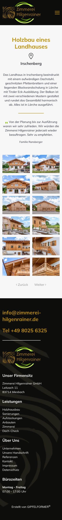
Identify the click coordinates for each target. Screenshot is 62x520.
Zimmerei (8, 426)
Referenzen (10, 457)
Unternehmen (11, 448)
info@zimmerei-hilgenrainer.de (21, 315)
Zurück (23, 285)
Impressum (9, 465)
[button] (57, 12)
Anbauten (9, 422)
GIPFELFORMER (38, 507)
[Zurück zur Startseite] (21, 12)
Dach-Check (10, 431)
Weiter (39, 285)
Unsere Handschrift (15, 453)
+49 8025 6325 (29, 330)
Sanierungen (10, 414)
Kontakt (7, 461)
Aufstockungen (12, 418)
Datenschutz (10, 470)
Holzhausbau (11, 409)
